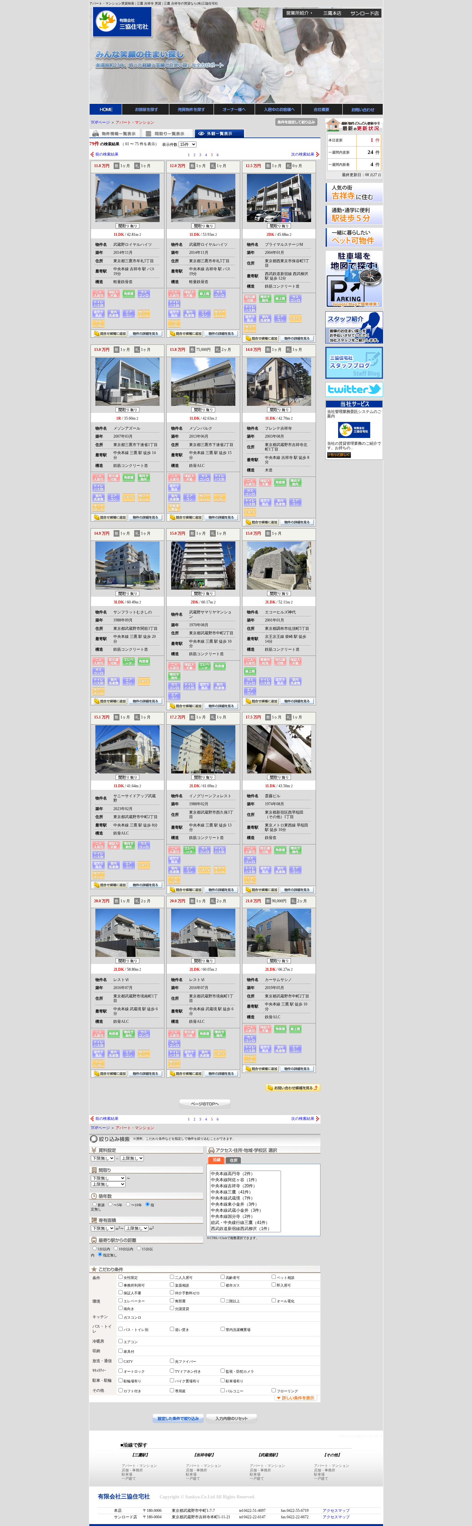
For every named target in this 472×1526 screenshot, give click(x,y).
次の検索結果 (302, 154)
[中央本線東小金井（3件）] (245, 1204)
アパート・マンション (139, 1466)
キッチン (100, 1317)
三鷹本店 (332, 13)
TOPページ (100, 122)
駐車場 (127, 1474)
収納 (96, 1351)
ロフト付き (132, 1391)
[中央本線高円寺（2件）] (245, 1174)
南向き (129, 1309)
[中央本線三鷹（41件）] (245, 1192)
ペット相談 (285, 1278)
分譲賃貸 (182, 1309)
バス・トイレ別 (136, 1330)
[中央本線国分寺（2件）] (245, 1217)
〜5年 (117, 1205)
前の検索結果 (106, 154)
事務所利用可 (134, 1285)
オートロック (134, 1371)
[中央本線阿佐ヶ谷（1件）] (245, 1180)
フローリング (287, 1391)
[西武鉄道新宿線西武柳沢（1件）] (245, 1229)
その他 (98, 1390)
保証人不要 (132, 1293)
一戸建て (129, 1478)
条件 (96, 1278)
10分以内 (126, 1249)
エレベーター (134, 1301)
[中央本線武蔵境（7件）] (245, 1198)
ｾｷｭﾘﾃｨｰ (99, 1370)
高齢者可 (233, 1278)
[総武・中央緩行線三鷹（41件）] (245, 1223)
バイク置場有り (187, 1381)
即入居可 (284, 1285)
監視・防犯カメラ (240, 1371)
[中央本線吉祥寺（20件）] (245, 1186)
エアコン (131, 1342)
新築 (101, 1205)
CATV (128, 1361)
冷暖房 (98, 1341)
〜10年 (136, 1205)
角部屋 (180, 1301)
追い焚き (182, 1330)
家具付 (129, 1351)
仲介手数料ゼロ (187, 1293)
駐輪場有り (132, 1381)
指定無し (110, 1255)
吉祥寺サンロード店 (364, 13)
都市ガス (233, 1285)
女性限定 (131, 1278)
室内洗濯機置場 (238, 1330)
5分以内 (104, 1249)
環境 (96, 1301)
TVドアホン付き (188, 1371)
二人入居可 (184, 1278)
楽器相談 (182, 1285)
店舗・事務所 (132, 1470)
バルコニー (234, 1391)
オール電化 (285, 1301)
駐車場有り (234, 1381)
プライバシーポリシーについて (360, 1436)
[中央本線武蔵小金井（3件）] (245, 1211)
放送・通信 (102, 1361)
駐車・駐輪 (102, 1380)
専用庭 (180, 1391)
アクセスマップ (336, 1510)
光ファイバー (185, 1361)
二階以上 (233, 1301)
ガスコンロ (132, 1317)
